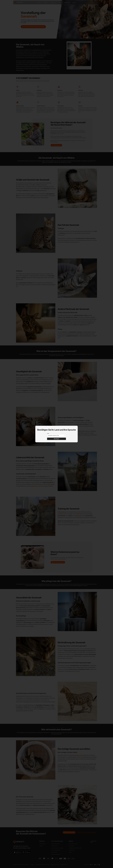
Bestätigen (56, 438)
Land (48, 433)
